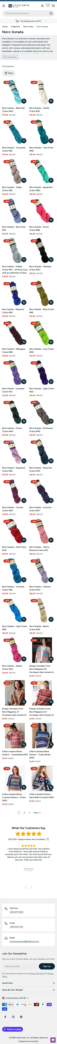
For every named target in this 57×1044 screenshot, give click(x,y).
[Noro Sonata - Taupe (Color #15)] (15, 171)
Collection (15, 26)
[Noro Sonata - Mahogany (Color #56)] (15, 333)
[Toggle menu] (3, 5)
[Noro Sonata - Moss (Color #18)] (42, 293)
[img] (28, 834)
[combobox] (28, 13)
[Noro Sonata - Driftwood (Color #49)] (42, 412)
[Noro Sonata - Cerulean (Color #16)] (15, 571)
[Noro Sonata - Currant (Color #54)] (15, 491)
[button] (26, 887)
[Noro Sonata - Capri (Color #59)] (15, 610)
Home (5, 26)
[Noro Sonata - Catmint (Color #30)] (42, 571)
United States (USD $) (16, 998)
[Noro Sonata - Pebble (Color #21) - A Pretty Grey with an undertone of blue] (15, 250)
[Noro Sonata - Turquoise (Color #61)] (15, 132)
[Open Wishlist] (53, 1040)
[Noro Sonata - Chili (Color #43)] (15, 531)
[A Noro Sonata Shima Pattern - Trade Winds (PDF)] (42, 735)
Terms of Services (36, 973)
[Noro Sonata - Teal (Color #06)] (42, 132)
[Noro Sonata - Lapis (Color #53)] (42, 372)
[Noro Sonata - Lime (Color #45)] (42, 333)
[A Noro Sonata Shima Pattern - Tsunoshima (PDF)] (15, 735)
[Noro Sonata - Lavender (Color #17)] (15, 372)
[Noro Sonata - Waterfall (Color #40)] (15, 92)
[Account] (42, 5)
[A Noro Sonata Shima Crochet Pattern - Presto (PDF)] (15, 778)
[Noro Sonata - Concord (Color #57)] (42, 491)
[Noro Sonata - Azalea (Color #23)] (15, 650)
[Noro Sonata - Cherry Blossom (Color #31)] (42, 531)
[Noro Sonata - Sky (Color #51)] (15, 211)
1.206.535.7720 (16, 927)
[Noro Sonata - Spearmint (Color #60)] (42, 171)
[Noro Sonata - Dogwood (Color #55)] (15, 452)
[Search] (51, 13)
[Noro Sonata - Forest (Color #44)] (15, 412)
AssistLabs (33, 1041)
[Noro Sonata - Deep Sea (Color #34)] (42, 452)
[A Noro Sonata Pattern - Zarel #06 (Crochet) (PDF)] (42, 778)
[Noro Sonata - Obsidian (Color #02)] (42, 250)
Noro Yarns (28, 26)
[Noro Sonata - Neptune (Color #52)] (15, 293)
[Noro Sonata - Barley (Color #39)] (42, 610)
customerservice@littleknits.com (24, 941)
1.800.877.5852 (16, 912)
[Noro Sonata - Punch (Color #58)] (42, 211)
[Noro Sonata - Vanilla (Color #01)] (42, 92)
